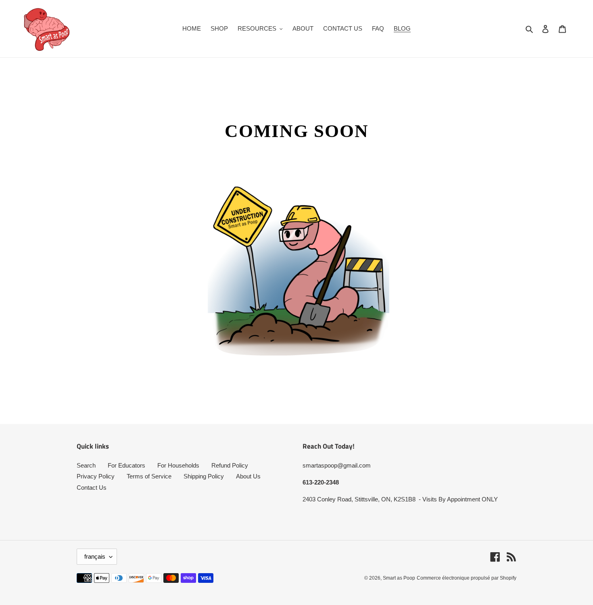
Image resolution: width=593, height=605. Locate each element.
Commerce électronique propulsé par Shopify (466, 578)
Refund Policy (229, 465)
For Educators (126, 465)
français (94, 556)
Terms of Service (149, 476)
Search (86, 465)
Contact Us (91, 487)
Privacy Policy (96, 476)
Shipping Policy (204, 476)
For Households (178, 465)
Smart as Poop (399, 578)
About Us (248, 476)
